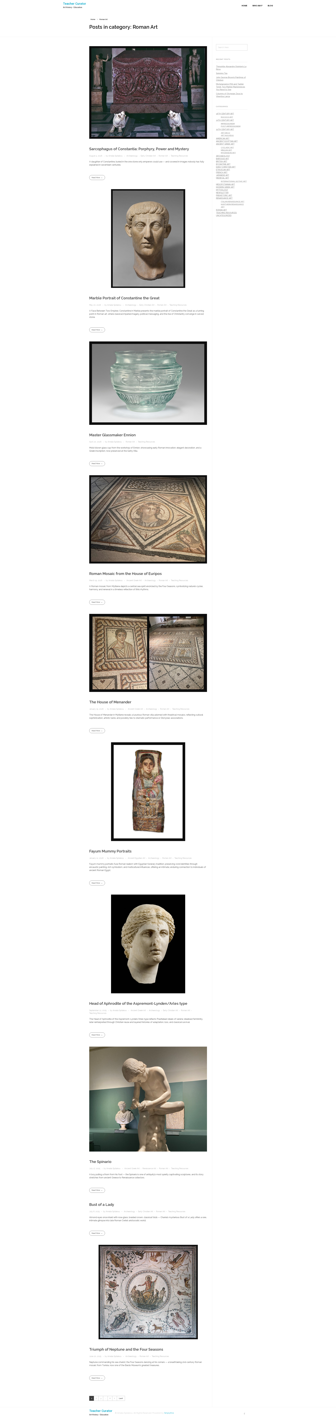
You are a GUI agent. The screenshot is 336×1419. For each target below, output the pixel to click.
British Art (221, 161)
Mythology (222, 190)
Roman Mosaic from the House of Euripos (125, 574)
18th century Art (225, 114)
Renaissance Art (149, 1168)
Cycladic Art (227, 147)
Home (93, 19)
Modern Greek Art (225, 187)
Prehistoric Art (224, 195)
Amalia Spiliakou (116, 156)
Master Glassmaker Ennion (112, 435)
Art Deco (225, 133)
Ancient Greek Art (134, 580)
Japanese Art (222, 175)
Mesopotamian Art (225, 184)
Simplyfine (169, 1413)
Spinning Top (221, 73)
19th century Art (225, 120)
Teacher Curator (74, 4)
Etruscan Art (223, 170)
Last (121, 1398)
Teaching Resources (179, 156)
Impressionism (228, 124)
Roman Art (163, 156)
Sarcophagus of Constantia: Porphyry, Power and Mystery (139, 149)
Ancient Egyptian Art (136, 858)
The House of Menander (110, 702)
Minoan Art (226, 150)
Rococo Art (227, 117)
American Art (222, 138)
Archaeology (132, 156)
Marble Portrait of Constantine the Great (124, 298)
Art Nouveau (227, 135)
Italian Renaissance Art (232, 201)
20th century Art (225, 129)
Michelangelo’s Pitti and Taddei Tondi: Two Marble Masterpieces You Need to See (230, 87)
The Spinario (100, 1162)
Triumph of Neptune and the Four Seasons (126, 1349)
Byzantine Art (223, 164)
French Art (221, 172)
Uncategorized (224, 215)
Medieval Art (222, 178)
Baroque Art (222, 159)
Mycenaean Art (228, 153)
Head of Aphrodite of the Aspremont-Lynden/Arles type (138, 1003)
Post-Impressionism (230, 126)
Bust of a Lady (101, 1204)
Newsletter (222, 193)
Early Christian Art (148, 156)
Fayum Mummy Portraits (110, 851)
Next (114, 1398)
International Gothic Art (234, 181)
